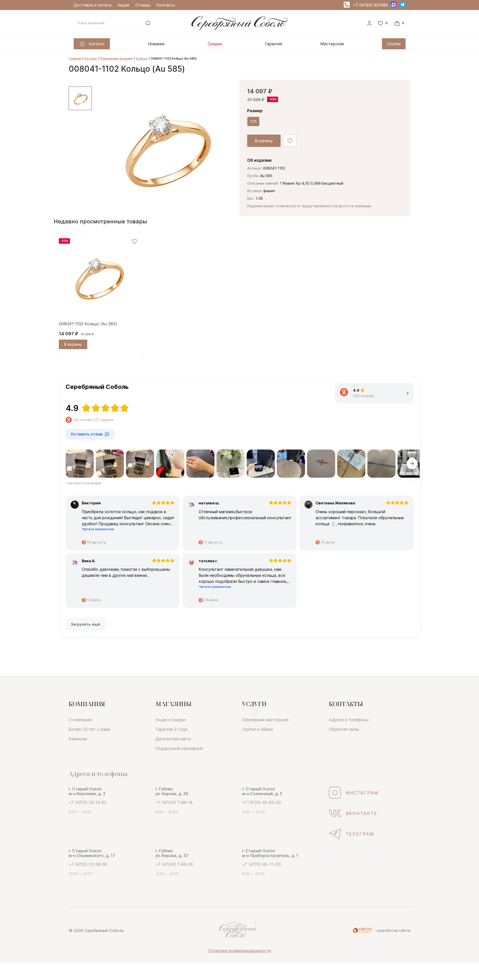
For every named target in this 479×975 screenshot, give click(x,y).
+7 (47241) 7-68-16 (174, 802)
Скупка (394, 43)
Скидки (215, 43)
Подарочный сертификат (179, 748)
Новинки (156, 43)
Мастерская (332, 43)
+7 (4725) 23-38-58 (88, 864)
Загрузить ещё (85, 624)
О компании (80, 719)
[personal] (369, 23)
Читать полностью (98, 529)
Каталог (97, 43)
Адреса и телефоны (348, 719)
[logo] (239, 28)
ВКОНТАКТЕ (361, 813)
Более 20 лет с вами (89, 729)
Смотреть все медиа (84, 483)
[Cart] (400, 23)
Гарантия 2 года (171, 729)
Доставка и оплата (92, 5)
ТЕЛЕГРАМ (360, 834)
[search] (148, 23)
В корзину (264, 141)
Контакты (165, 5)
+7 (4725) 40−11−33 (261, 864)
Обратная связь (344, 729)
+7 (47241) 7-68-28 (174, 864)
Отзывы (142, 5)
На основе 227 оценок (94, 419)
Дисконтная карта (173, 738)
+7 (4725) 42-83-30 (261, 802)
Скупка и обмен (257, 729)
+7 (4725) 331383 (370, 5)
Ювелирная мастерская (265, 719)
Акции (123, 5)
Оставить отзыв (87, 434)
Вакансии (78, 738)
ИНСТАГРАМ (362, 792)
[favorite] (135, 241)
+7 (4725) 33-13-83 (88, 802)
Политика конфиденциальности (239, 950)
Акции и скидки (170, 719)
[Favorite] (383, 23)
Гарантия (273, 43)
